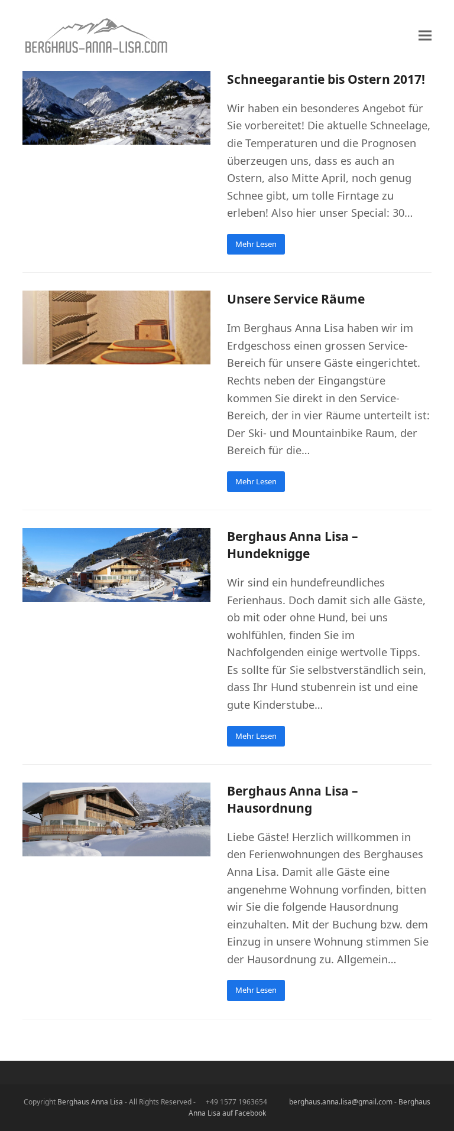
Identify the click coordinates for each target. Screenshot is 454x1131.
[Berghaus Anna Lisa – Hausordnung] (116, 818)
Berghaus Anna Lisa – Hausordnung (292, 799)
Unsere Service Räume (296, 299)
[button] (425, 36)
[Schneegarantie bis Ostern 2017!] (116, 107)
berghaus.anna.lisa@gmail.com (341, 1102)
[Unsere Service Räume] (116, 326)
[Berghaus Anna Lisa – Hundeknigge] (116, 564)
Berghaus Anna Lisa (90, 1102)
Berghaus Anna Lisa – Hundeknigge (292, 545)
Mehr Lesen (256, 244)
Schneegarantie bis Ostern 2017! (326, 79)
